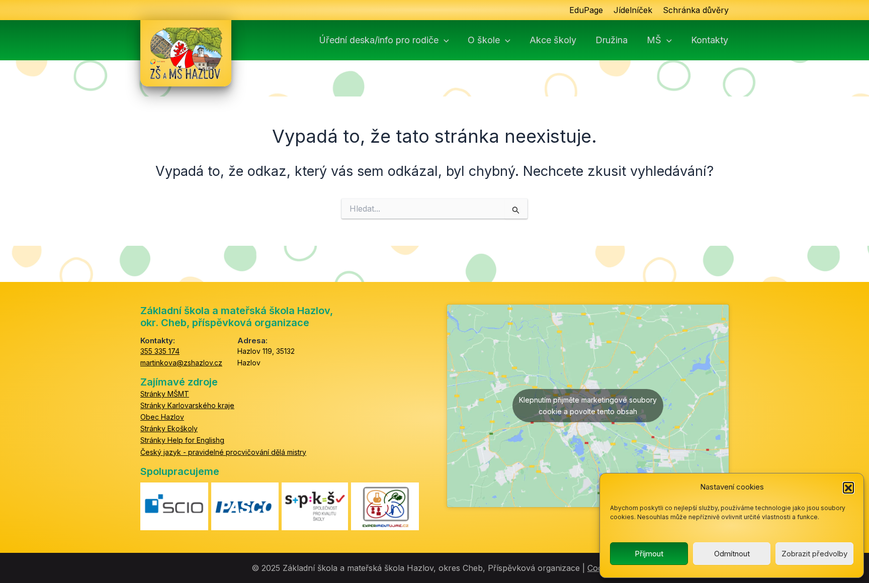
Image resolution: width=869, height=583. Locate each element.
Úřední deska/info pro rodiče (379, 40)
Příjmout (649, 553)
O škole (484, 40)
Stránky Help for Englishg (182, 440)
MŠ (654, 40)
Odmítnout (732, 553)
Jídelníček (633, 10)
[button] (848, 487)
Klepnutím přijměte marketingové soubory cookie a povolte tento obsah (588, 406)
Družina (611, 40)
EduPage (586, 10)
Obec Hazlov (162, 417)
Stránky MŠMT (164, 394)
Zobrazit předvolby (814, 553)
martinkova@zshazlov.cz (181, 362)
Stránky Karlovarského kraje (187, 405)
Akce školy (553, 40)
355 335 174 (160, 351)
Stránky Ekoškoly (169, 428)
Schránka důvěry (696, 10)
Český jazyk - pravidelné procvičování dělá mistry (223, 452)
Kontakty (709, 40)
